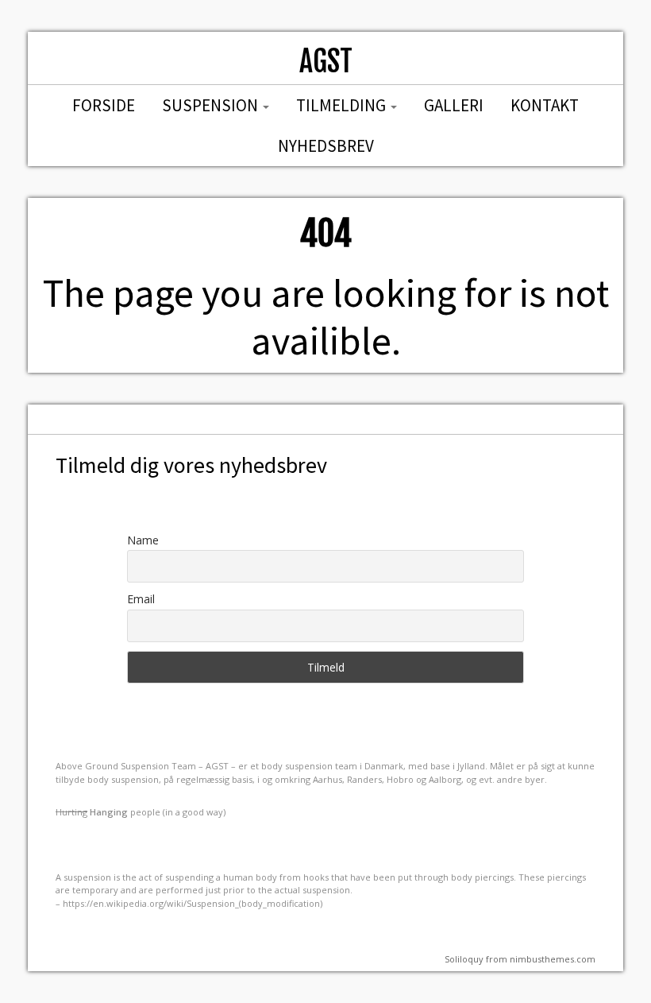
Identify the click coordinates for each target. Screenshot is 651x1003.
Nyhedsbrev (326, 146)
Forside (103, 105)
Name (143, 540)
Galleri (453, 105)
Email (141, 598)
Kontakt (544, 105)
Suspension (211, 105)
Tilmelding (342, 105)
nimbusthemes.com (552, 959)
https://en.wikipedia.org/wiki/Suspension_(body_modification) (192, 903)
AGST (325, 61)
